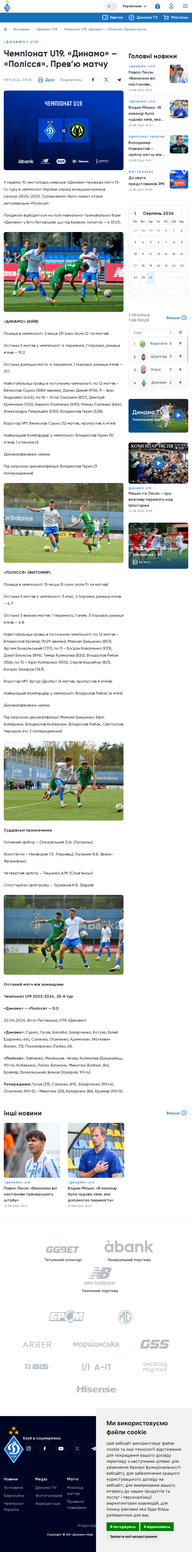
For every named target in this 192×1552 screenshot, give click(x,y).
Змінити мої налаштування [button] (133, 1536)
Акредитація (47, 1503)
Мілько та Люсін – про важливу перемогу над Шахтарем (150, 499)
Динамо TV (45, 1487)
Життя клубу (141, 172)
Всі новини (22, 29)
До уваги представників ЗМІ (146, 180)
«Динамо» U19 (47, 29)
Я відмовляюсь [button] (157, 1527)
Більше (173, 317)
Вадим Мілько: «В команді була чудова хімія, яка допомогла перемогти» (144, 113)
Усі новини (13, 1487)
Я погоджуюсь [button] (123, 1527)
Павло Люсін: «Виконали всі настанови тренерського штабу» (142, 78)
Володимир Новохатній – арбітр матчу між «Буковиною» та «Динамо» (145, 149)
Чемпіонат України (146, 136)
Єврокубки (14, 1495)
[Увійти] (171, 6)
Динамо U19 (140, 488)
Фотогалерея (48, 1495)
